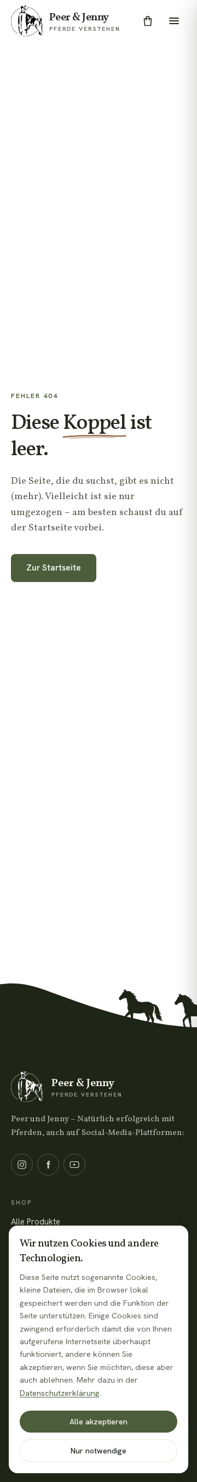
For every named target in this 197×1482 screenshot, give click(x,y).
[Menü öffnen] (174, 21)
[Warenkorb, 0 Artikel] (148, 21)
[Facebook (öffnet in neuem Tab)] (48, 1165)
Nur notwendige (98, 1451)
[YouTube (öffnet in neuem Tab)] (74, 1165)
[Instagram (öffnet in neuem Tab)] (22, 1165)
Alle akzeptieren (98, 1422)
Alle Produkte (35, 1221)
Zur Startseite (53, 567)
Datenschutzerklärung (60, 1393)
